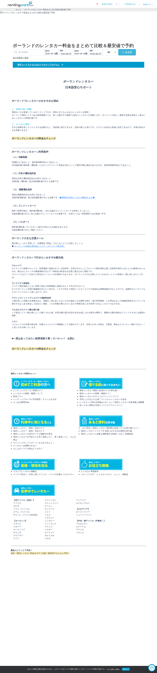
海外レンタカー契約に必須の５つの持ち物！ (99, 390)
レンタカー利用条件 (90, 471)
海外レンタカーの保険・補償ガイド (95, 393)
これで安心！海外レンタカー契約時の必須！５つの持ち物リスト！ (110, 428)
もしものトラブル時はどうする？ (28, 448)
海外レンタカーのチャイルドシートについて (99, 396)
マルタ (48, 538)
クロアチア (18, 535)
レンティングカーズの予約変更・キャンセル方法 (34, 399)
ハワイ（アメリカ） (22, 509)
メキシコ (80, 532)
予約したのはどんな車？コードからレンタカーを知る (103, 399)
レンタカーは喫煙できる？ (25, 445)
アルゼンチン (82, 523)
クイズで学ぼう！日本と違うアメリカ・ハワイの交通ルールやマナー (43, 474)
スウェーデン (50, 500)
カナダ (16, 506)
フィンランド (50, 523)
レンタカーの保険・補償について (28, 393)
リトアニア (81, 500)
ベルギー (48, 529)
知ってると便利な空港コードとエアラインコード (101, 405)
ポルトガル (49, 535)
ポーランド (49, 532)
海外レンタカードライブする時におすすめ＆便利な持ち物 (106, 431)
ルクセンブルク (83, 503)
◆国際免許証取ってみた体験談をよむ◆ (77, 197)
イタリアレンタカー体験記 (25, 471)
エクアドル (81, 526)
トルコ (48, 514)
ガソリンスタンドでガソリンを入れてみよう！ (33, 442)
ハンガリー (49, 520)
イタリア (17, 526)
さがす (128, 52)
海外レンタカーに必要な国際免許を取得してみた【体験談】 (107, 433)
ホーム (18, 9)
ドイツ (48, 511)
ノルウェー (49, 517)
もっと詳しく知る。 (113, 669)
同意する (126, 669)
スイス (16, 538)
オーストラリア (83, 511)
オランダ (17, 532)
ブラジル (80, 529)
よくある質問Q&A (21, 402)
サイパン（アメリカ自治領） (26, 514)
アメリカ (17, 503)
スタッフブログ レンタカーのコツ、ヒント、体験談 (104, 474)
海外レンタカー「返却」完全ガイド (29, 431)
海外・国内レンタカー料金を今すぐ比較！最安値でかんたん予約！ (40, 553)
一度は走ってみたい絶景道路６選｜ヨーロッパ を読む (44, 338)
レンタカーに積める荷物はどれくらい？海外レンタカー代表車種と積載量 (111, 402)
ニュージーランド (84, 514)
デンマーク (49, 509)
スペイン (48, 506)
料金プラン (18, 396)
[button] (107, 3)
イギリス (17, 523)
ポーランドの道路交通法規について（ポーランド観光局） (39, 246)
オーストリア (19, 529)
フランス (48, 526)
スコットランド (51, 503)
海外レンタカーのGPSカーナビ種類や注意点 (32, 433)
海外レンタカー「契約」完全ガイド (29, 428)
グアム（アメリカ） (22, 511)
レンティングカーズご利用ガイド (28, 390)
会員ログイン (148, 4)
